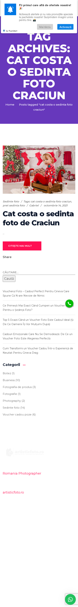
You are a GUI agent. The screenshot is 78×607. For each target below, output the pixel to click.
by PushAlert (11, 30)
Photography (12, 400)
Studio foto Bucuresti (21, 527)
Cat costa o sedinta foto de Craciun (38, 218)
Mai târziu (45, 27)
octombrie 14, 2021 (55, 205)
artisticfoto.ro (13, 492)
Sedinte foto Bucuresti (22, 520)
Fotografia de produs (17, 387)
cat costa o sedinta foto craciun (51, 201)
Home (9, 104)
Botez (7, 373)
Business (9, 380)
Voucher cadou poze (17, 414)
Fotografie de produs (21, 534)
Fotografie (10, 394)
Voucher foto (16, 542)
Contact (12, 549)
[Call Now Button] (69, 303)
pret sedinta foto (14, 205)
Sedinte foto (11, 201)
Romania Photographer (22, 473)
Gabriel (34, 205)
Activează (65, 27)
